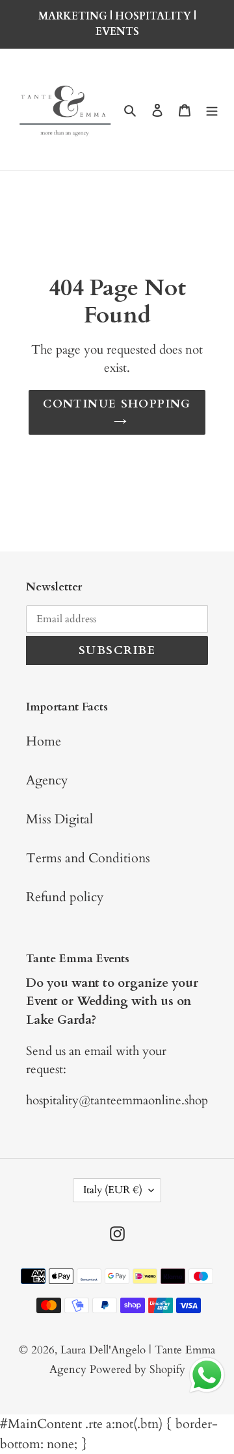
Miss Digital (59, 819)
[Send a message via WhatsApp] (207, 1375)
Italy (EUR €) (112, 1190)
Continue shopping (116, 403)
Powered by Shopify (137, 1369)
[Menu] (212, 109)
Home (43, 741)
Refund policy (65, 897)
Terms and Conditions (88, 858)
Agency (47, 780)
